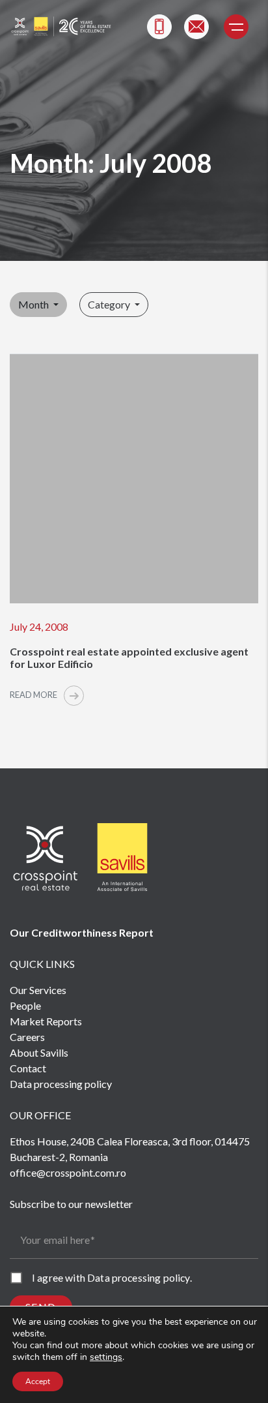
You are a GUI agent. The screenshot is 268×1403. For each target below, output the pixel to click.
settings (106, 1357)
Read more (34, 694)
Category (110, 304)
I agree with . (112, 1277)
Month (34, 304)
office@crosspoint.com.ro (68, 1172)
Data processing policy (61, 1084)
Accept (37, 1381)
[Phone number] (159, 26)
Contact (28, 1068)
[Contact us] (196, 26)
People (25, 1005)
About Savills (39, 1052)
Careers (27, 1037)
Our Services (38, 990)
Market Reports (46, 1021)
